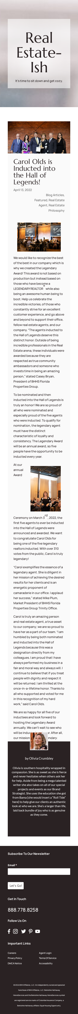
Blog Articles (55, 195)
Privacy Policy (15, 958)
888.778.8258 (23, 909)
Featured (40, 200)
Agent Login (45, 953)
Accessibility (45, 963)
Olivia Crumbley (41, 758)
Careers (12, 953)
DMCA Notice (15, 963)
